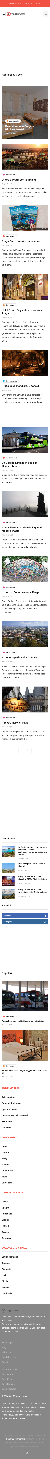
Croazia (5, 1232)
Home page (7, 1342)
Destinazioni (7, 1374)
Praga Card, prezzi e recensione (21, 241)
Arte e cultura (8, 1097)
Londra (5, 1152)
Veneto (5, 1287)
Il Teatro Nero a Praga (15, 722)
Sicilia (5, 1281)
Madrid (5, 1164)
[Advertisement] (25, 46)
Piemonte (6, 1269)
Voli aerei (6, 1127)
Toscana (6, 1263)
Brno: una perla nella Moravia (19, 657)
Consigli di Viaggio (11, 1103)
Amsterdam (7, 1170)
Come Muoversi (9, 1389)
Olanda (5, 1220)
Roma (5, 1146)
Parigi (5, 1158)
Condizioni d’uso (9, 1357)
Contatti (5, 1362)
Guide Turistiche (9, 1369)
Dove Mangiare (9, 1379)
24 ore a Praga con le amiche (19, 179)
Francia (5, 1226)
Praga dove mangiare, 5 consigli (21, 385)
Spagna (5, 1208)
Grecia (5, 1201)
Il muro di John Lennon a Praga (20, 592)
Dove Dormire (8, 1384)
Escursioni (7, 1121)
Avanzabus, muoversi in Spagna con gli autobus (23, 1021)
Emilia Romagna (10, 1257)
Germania (6, 1238)
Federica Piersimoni (15, 1439)
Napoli (5, 1177)
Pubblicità (6, 1352)
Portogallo (7, 1214)
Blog (4, 1347)
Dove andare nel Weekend (15, 1115)
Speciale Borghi (10, 1109)
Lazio (4, 1275)
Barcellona (7, 1183)
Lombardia (7, 1293)
